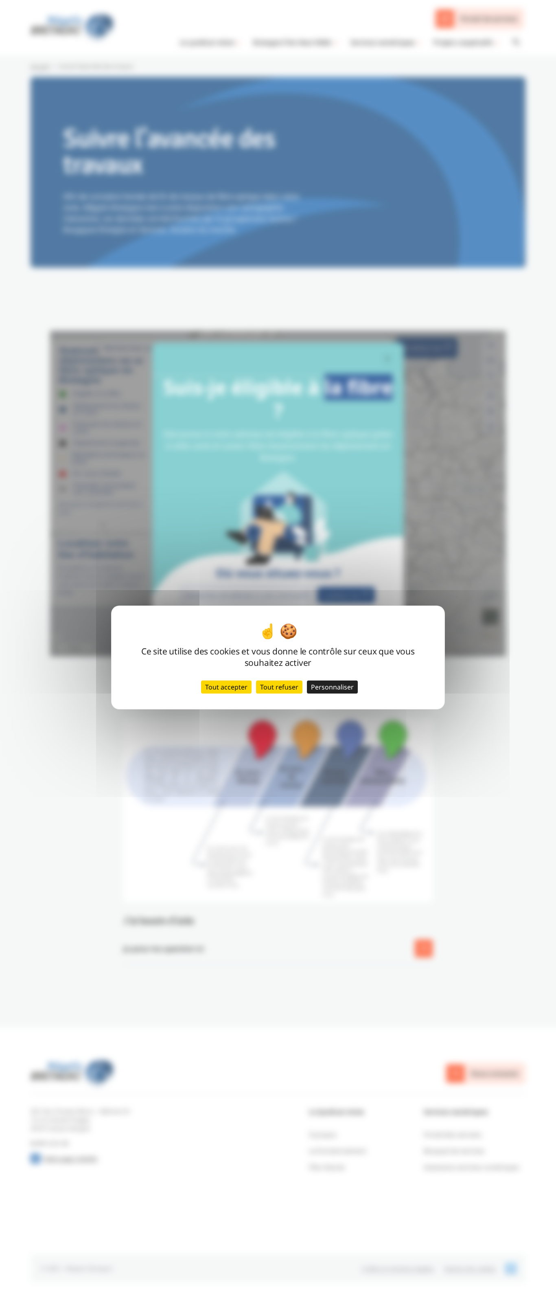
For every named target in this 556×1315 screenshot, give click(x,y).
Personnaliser (332, 687)
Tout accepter (226, 687)
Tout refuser (279, 687)
